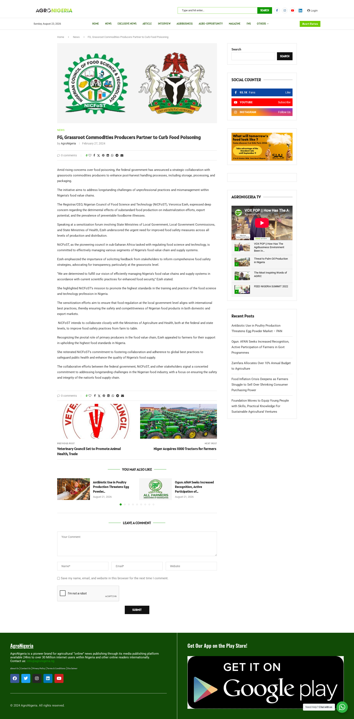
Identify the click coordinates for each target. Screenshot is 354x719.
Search (264, 10)
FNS (249, 23)
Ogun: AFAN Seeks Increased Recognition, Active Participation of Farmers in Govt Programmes (260, 347)
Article (147, 23)
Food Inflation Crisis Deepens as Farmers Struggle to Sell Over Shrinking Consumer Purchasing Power (259, 384)
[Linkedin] (47, 678)
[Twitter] (25, 678)
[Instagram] (285, 10)
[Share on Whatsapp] (112, 155)
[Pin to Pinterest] (103, 155)
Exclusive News (127, 23)
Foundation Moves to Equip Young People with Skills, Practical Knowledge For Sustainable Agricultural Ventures (260, 406)
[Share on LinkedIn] (108, 155)
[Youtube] (292, 10)
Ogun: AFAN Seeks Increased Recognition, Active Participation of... (194, 486)
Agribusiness (185, 23)
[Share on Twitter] (98, 155)
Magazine (235, 23)
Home (95, 23)
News (108, 23)
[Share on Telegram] (117, 155)
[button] (62, 491)
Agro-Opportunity (211, 23)
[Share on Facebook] (94, 155)
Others (261, 23)
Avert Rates (310, 23)
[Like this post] (89, 155)
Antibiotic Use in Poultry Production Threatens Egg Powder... (111, 486)
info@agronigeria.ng (40, 661)
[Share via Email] (121, 155)
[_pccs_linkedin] (300, 10)
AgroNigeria (68, 143)
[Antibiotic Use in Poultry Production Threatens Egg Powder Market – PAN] (73, 489)
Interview (164, 23)
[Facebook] (277, 10)
